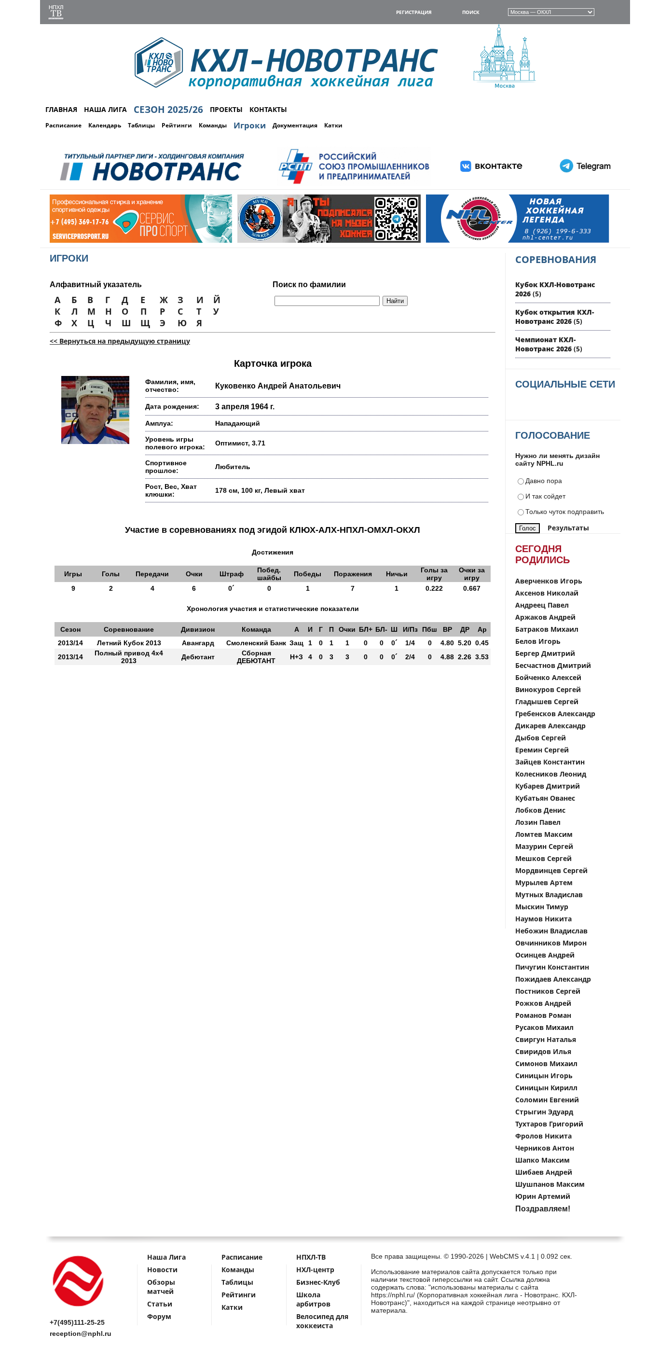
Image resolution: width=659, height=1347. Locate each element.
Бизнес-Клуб (318, 1282)
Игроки (249, 125)
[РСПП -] (354, 184)
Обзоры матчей (161, 1287)
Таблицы (141, 125)
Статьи (159, 1303)
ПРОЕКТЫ (226, 109)
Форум (159, 1316)
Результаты (568, 527)
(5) (554, 316)
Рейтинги (177, 125)
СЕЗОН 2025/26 (168, 109)
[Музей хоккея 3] (277, 240)
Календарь (104, 125)
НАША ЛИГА (105, 109)
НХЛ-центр (315, 1269)
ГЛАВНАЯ (61, 109)
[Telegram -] (584, 184)
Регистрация (414, 12)
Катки (333, 125)
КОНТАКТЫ (268, 109)
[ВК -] (491, 184)
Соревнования (555, 259)
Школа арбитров (313, 1299)
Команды (213, 125)
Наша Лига (166, 1257)
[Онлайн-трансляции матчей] (56, 13)
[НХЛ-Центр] (465, 240)
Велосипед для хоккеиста (322, 1321)
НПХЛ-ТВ (311, 1257)
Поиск (471, 12)
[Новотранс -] (151, 184)
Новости (162, 1269)
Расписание (63, 125)
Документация (295, 125)
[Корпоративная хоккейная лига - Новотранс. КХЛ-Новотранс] (79, 1308)
